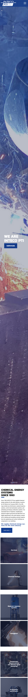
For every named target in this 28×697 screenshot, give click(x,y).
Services (11, 245)
